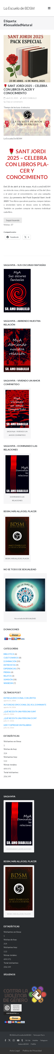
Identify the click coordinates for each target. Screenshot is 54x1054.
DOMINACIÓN (10, 661)
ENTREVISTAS (10, 665)
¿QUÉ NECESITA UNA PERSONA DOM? (20, 718)
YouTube (18, 1040)
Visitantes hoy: (11, 757)
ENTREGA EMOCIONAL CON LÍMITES (20, 698)
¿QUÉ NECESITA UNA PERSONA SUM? (20, 711)
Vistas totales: (10, 765)
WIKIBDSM (8, 683)
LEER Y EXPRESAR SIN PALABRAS (17, 725)
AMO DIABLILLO (30, 98)
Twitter (9, 1040)
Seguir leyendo (12, 220)
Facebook (5, 1040)
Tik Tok (27, 1040)
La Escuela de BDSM (23, 1035)
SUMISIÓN (8, 679)
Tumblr (22, 1040)
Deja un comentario (14, 102)
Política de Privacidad (32, 1050)
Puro (42, 1035)
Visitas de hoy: (10, 749)
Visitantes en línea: (13, 741)
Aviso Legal (15, 1050)
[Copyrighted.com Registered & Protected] (13, 1014)
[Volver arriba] (46, 1047)
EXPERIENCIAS (10, 668)
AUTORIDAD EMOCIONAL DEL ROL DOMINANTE (25, 705)
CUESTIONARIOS (11, 658)
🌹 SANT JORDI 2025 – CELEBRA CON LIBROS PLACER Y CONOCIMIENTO (25, 89)
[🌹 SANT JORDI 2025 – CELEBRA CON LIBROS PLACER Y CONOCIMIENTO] (27, 58)
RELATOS (8, 676)
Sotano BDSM (23, 1044)
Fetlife (33, 1044)
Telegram (44, 1040)
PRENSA (7, 672)
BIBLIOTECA (9, 654)
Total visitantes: (11, 772)
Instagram (14, 1040)
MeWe (35, 1040)
